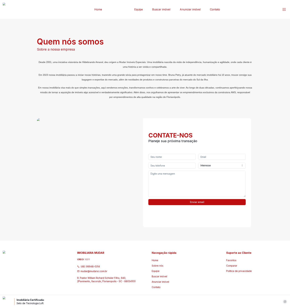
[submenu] (284, 9)
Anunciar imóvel (190, 9)
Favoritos (231, 260)
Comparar (231, 265)
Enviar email (197, 202)
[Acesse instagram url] (285, 301)
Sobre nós (118, 9)
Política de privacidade (239, 271)
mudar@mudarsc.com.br (94, 271)
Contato (215, 9)
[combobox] (222, 165)
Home (98, 9)
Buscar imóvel (161, 9)
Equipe (138, 9)
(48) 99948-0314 (90, 266)
